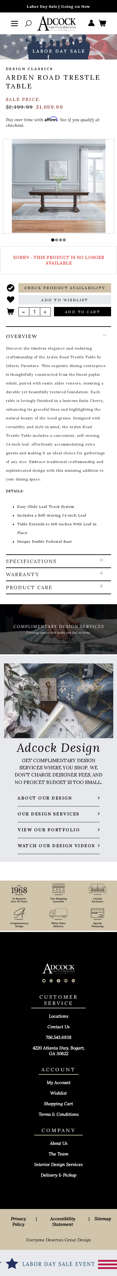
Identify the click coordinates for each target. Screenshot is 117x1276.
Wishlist (58, 1093)
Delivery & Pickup (58, 1175)
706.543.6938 (58, 1037)
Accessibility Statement (62, 1221)
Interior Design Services (58, 1164)
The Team (58, 1154)
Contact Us (58, 1027)
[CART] (102, 23)
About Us (58, 1143)
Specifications (31, 561)
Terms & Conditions (59, 1114)
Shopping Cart (58, 1103)
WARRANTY (22, 574)
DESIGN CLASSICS (29, 68)
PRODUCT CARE (29, 587)
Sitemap (103, 1218)
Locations (58, 1016)
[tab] (58, 441)
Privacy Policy (18, 1221)
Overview (21, 336)
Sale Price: (23, 99)
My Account (59, 1082)
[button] (52, 239)
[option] (58, 186)
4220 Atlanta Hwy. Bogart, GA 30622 (59, 1050)
